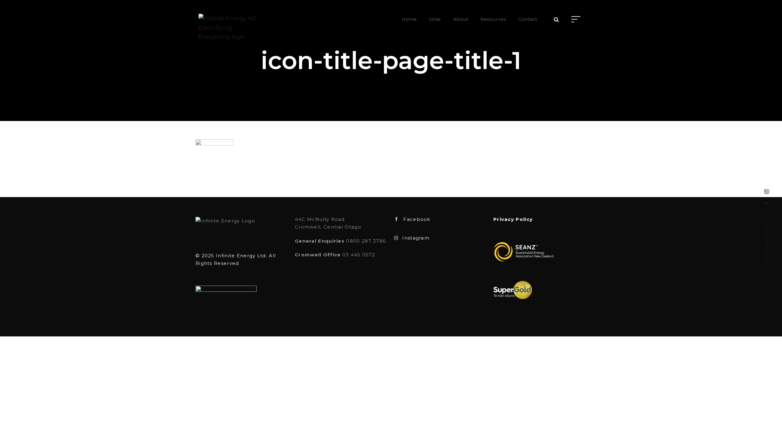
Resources (493, 19)
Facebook (416, 219)
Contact (527, 19)
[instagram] (766, 191)
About (460, 19)
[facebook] (766, 203)
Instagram (415, 238)
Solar (435, 19)
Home (409, 19)
